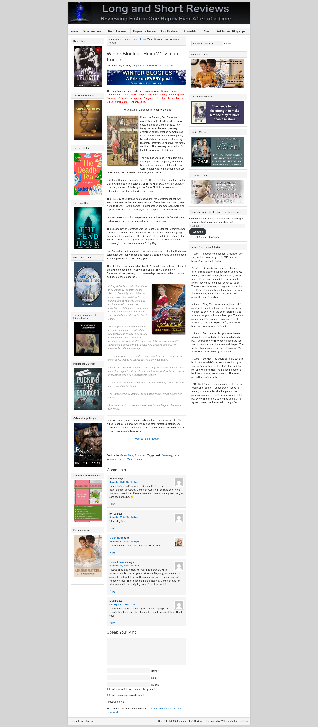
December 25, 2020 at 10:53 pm (124, 541)
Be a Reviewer (170, 31)
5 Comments (167, 65)
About (207, 31)
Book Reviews (116, 31)
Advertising (191, 31)
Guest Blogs (126, 455)
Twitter (155, 438)
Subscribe (197, 231)
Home (74, 31)
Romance (139, 455)
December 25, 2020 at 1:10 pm (123, 481)
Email (154, 677)
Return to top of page (81, 721)
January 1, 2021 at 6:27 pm (122, 604)
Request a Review (144, 31)
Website (139, 438)
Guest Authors (90, 31)
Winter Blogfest (134, 459)
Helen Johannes (118, 562)
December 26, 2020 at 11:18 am (124, 565)
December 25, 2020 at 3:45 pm (123, 517)
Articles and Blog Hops (229, 31)
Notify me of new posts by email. (128, 695)
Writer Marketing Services (234, 721)
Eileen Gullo (116, 537)
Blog (147, 438)
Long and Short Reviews (159, 13)
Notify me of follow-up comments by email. (133, 689)
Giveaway (167, 455)
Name (154, 670)
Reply (112, 503)
